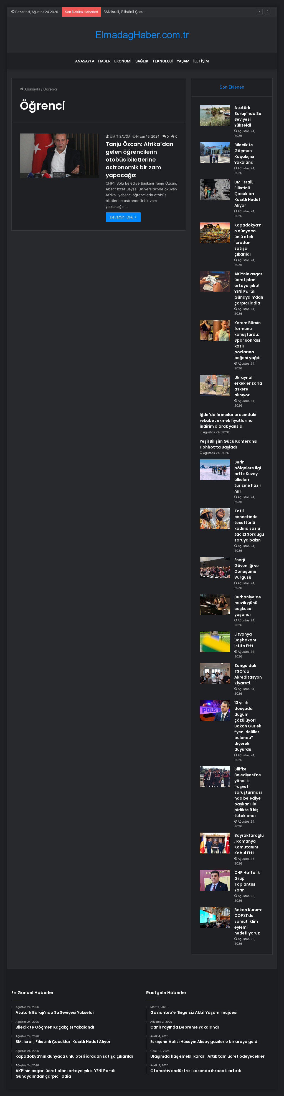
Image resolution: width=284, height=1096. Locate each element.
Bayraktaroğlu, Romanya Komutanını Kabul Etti (249, 844)
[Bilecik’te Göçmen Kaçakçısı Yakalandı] (215, 152)
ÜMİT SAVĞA (120, 136)
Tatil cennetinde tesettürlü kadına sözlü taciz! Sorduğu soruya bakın (249, 525)
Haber (104, 61)
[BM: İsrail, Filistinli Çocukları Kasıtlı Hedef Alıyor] (215, 189)
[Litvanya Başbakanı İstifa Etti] (215, 641)
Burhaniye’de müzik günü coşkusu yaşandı (247, 605)
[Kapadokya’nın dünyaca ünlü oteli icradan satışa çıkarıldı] (215, 232)
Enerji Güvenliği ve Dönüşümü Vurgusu (246, 568)
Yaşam (183, 61)
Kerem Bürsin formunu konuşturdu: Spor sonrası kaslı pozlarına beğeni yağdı (247, 340)
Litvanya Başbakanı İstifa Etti (245, 640)
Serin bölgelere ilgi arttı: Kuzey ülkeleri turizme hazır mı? (247, 476)
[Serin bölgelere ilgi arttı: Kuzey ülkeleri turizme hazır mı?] (215, 469)
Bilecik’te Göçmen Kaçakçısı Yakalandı (244, 153)
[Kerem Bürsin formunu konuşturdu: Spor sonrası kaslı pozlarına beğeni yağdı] (215, 330)
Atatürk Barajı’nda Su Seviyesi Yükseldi (247, 116)
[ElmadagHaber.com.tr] (142, 35)
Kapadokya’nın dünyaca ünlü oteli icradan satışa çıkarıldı (248, 239)
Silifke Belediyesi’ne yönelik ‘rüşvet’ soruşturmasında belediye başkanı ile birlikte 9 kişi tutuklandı (248, 792)
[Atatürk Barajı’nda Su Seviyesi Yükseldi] (215, 115)
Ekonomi (122, 61)
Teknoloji (162, 61)
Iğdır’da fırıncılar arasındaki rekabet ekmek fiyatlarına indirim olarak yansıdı (228, 420)
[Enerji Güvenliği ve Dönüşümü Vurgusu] (215, 567)
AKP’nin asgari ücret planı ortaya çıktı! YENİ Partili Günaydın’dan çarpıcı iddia (248, 288)
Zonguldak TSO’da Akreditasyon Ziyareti (248, 674)
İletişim (201, 61)
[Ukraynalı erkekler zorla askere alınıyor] (215, 385)
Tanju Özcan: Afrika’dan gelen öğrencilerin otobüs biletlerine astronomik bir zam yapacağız (139, 159)
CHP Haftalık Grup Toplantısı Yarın (247, 881)
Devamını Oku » (123, 217)
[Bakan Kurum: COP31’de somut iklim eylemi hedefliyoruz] (215, 917)
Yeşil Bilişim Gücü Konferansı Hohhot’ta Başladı (228, 444)
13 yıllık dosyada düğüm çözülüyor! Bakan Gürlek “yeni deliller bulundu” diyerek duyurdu (247, 726)
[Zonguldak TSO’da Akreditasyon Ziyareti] (215, 673)
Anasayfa (84, 61)
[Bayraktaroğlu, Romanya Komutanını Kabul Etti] (215, 843)
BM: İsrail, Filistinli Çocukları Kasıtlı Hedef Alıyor (144, 11)
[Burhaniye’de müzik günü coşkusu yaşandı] (215, 604)
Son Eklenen (232, 87)
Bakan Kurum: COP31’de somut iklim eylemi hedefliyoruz (248, 921)
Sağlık (141, 61)
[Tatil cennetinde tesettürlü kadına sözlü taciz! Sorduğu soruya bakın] (215, 518)
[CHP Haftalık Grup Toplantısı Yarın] (215, 880)
